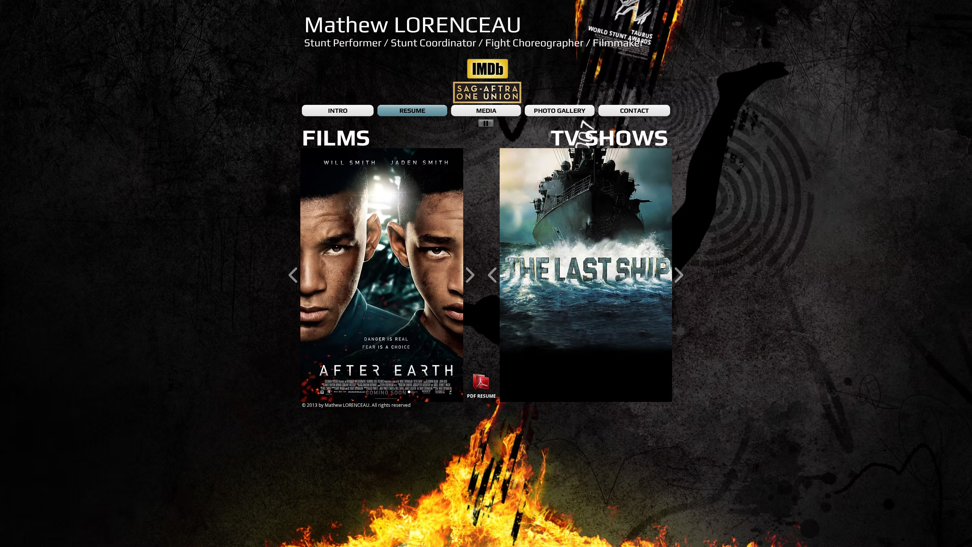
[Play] (486, 123)
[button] (386, 275)
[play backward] (293, 275)
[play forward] (469, 275)
